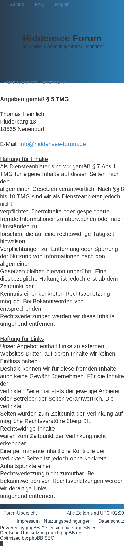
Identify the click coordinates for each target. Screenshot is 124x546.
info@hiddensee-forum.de (53, 144)
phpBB (33, 527)
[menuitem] (15, 4)
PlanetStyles (83, 527)
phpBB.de (71, 532)
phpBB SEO (41, 538)
